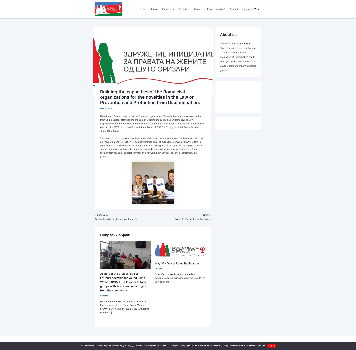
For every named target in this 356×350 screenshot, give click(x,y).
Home (142, 9)
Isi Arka (153, 9)
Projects (182, 9)
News (197, 9)
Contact (233, 9)
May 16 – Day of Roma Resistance (177, 263)
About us (166, 9)
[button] (172, 9)
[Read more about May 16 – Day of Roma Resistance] (180, 249)
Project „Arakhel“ (216, 9)
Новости (104, 295)
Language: (248, 9)
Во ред (271, 346)
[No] (352, 345)
